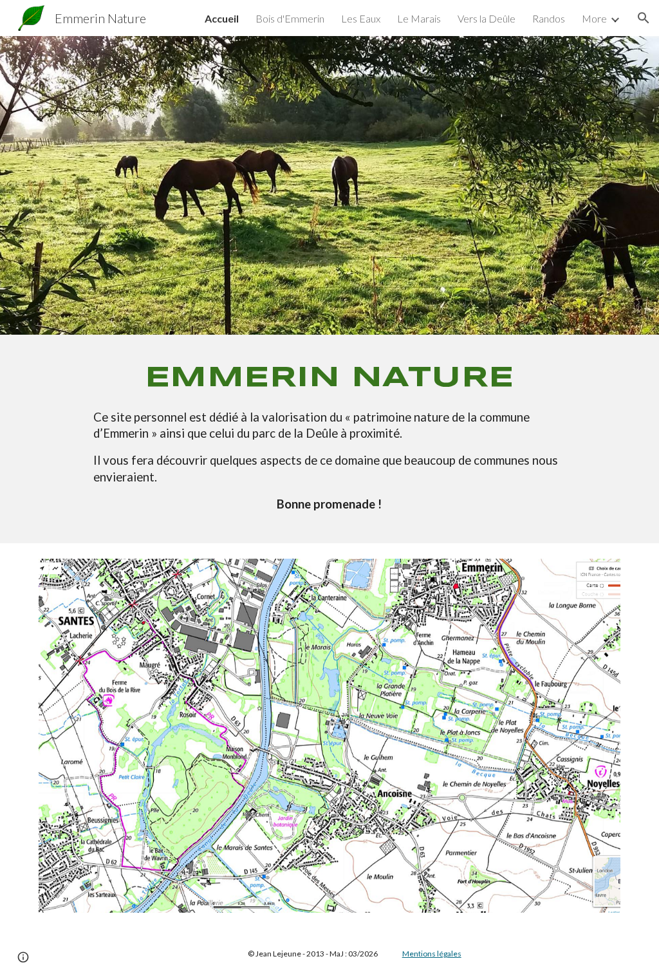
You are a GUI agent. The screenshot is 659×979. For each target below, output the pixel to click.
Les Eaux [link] (360, 18)
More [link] (594, 18)
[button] (643, 18)
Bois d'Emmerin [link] (289, 18)
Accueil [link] (222, 18)
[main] (329, 439)
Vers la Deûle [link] (486, 18)
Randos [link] (548, 18)
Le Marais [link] (419, 18)
